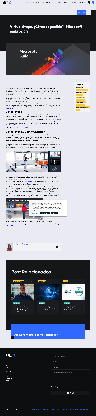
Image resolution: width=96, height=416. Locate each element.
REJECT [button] (54, 213)
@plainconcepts (35, 122)
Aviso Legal (45, 409)
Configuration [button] (35, 213)
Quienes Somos (62, 2)
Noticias (78, 109)
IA (59, 115)
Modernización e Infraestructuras (82, 107)
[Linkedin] (7, 409)
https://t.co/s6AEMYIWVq (12, 125)
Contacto (82, 2)
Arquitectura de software (81, 92)
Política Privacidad (36, 409)
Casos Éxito (50, 2)
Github (54, 221)
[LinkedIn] (57, 246)
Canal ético (64, 409)
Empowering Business (80, 99)
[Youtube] (16, 409)
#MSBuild (35, 123)
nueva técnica (29, 181)
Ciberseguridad (79, 95)
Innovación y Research (80, 102)
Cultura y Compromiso (80, 97)
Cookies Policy (37, 207)
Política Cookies (55, 409)
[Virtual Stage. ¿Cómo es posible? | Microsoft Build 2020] (10, 355)
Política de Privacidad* (69, 387)
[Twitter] (11, 409)
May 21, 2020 (25, 128)
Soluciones (28, 2)
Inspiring (39, 2)
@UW (54, 122)
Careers (74, 2)
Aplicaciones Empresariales (81, 90)
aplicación (17, 115)
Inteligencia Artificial (80, 104)
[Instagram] (20, 409)
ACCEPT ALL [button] (45, 213)
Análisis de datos (79, 87)
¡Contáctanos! (9, 225)
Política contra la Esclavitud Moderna (79, 409)
